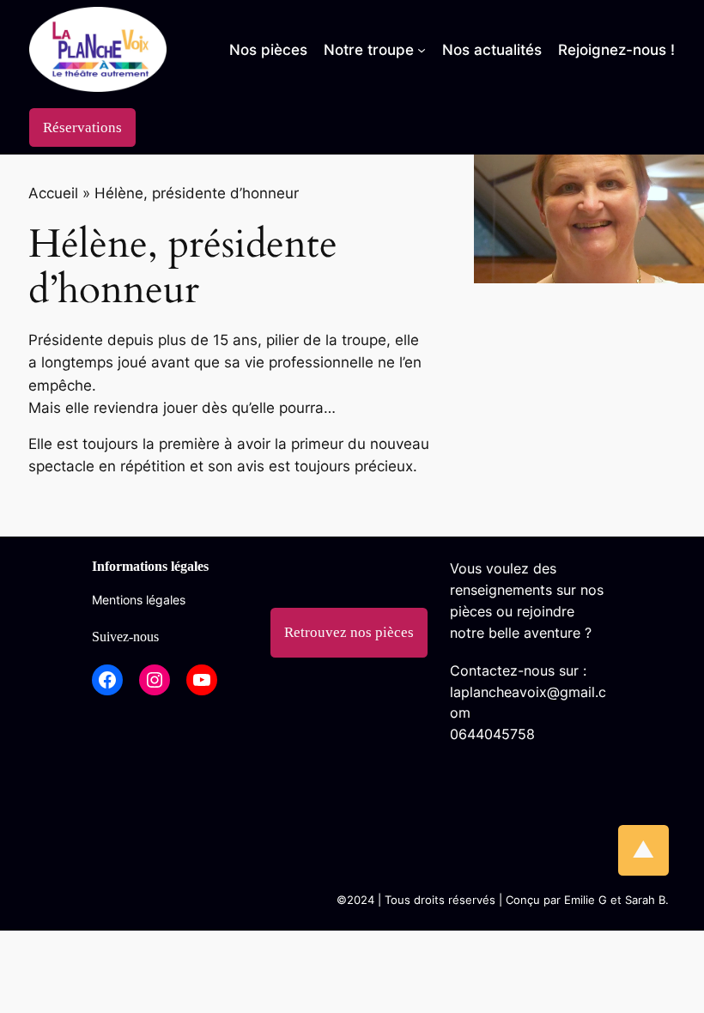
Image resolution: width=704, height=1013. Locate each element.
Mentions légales (138, 599)
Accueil (53, 193)
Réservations (82, 127)
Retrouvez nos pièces (349, 632)
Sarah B (645, 900)
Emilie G (585, 900)
